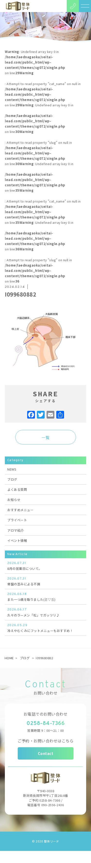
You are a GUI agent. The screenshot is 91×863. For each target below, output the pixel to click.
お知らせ (13, 499)
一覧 (45, 437)
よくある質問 (17, 489)
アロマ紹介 (15, 530)
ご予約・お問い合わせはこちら (45, 741)
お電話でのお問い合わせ (46, 714)
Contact (45, 753)
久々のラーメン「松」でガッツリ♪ (33, 612)
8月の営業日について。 (24, 566)
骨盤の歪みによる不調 (23, 581)
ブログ (12, 479)
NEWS (11, 469)
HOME (9, 658)
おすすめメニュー (20, 510)
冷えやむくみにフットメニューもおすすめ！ (40, 628)
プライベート (17, 520)
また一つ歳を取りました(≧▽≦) (31, 597)
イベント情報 (17, 540)
